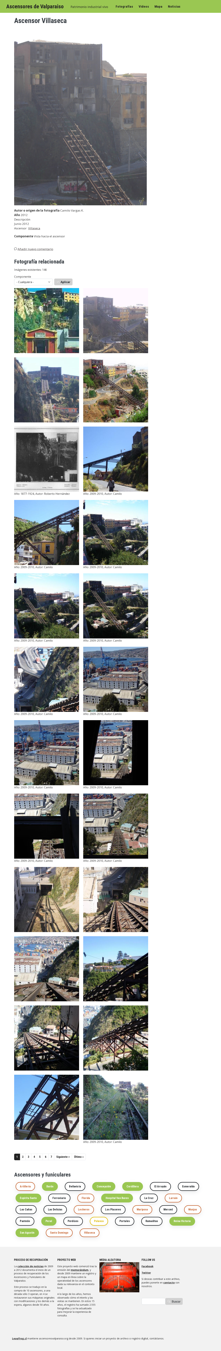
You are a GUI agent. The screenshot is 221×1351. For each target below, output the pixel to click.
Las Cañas (26, 1209)
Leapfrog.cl (19, 1338)
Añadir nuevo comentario (35, 249)
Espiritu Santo (28, 1198)
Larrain (173, 1198)
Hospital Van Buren (117, 1198)
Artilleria (25, 1186)
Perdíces (73, 1221)
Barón (50, 1186)
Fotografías (124, 6)
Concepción (104, 1186)
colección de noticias (30, 1266)
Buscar (176, 1301)
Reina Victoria (182, 1221)
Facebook (147, 1266)
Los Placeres (113, 1209)
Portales (124, 1221)
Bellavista (75, 1186)
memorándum (79, 1270)
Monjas (192, 1209)
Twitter (146, 1272)
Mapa (158, 6)
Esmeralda (188, 1186)
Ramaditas (152, 1221)
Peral (49, 1221)
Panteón (25, 1221)
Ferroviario (59, 1198)
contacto (169, 1282)
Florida (86, 1198)
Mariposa (142, 1209)
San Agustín (27, 1232)
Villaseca (34, 228)
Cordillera (133, 1186)
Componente (22, 277)
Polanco (99, 1221)
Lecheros (83, 1209)
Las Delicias (55, 1209)
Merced (168, 1209)
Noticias (174, 6)
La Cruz (148, 1198)
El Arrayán (160, 1186)
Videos (144, 6)
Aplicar (65, 282)
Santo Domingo (59, 1232)
